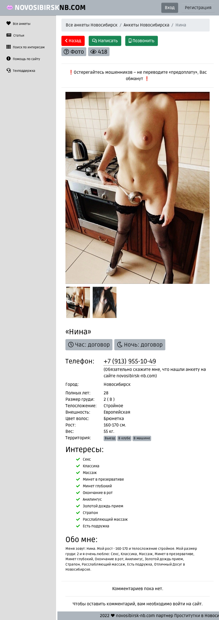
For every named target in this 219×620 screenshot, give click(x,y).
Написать (107, 41)
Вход (170, 7)
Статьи (18, 36)
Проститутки (187, 615)
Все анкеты (21, 24)
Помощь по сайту (26, 59)
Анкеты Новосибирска (146, 25)
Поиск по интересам (28, 47)
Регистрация (198, 7)
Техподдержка (23, 71)
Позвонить (142, 41)
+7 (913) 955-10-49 (130, 361)
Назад (74, 41)
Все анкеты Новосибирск (92, 25)
